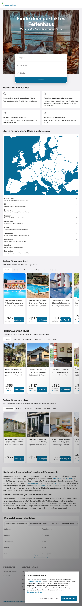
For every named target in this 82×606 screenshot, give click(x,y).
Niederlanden (32, 483)
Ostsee (42, 486)
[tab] (7, 270)
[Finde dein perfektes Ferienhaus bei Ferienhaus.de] (19, 602)
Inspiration (6, 575)
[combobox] (42, 58)
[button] (41, 65)
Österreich (57, 483)
